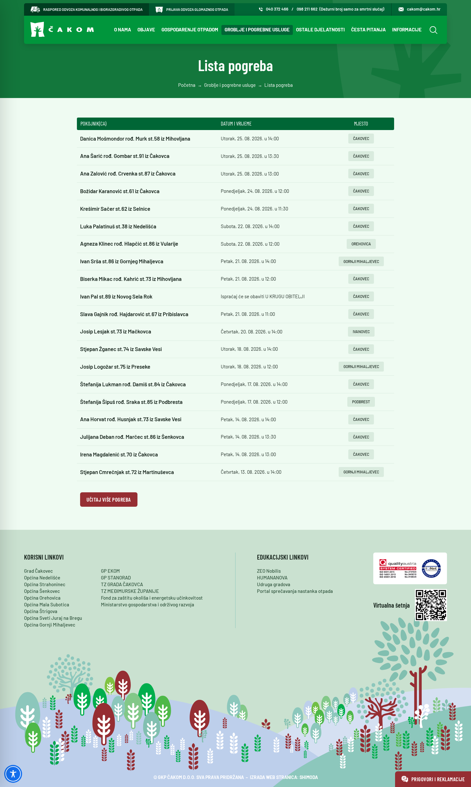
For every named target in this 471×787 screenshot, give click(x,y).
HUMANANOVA (272, 577)
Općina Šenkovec (42, 591)
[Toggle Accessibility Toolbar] (13, 774)
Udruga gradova (273, 584)
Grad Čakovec (38, 571)
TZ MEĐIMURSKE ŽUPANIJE (130, 591)
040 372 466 (277, 9)
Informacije (407, 29)
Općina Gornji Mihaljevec (49, 624)
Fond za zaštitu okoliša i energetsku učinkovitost (152, 598)
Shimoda (309, 777)
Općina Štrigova (40, 611)
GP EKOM (110, 571)
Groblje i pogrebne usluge (257, 29)
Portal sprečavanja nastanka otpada (295, 591)
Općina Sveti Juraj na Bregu (53, 618)
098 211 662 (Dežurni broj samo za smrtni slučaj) (340, 9)
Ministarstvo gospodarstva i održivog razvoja (147, 604)
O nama (122, 29)
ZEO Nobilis (269, 571)
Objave (146, 29)
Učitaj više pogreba (109, 499)
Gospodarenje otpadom (189, 29)
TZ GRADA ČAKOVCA (122, 584)
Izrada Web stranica (273, 777)
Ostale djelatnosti (320, 29)
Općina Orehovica (42, 598)
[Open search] (432, 30)
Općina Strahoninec (44, 584)
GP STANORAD (116, 577)
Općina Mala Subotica (46, 604)
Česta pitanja (368, 29)
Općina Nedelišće (42, 577)
